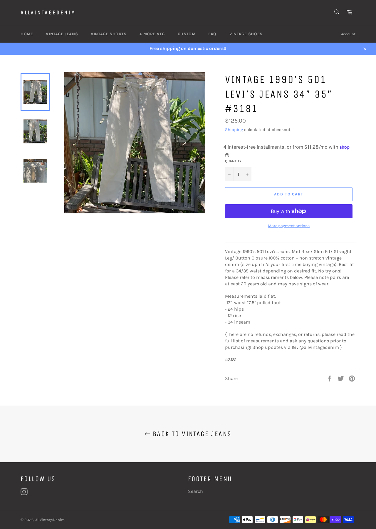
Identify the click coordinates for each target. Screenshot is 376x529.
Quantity (233, 161)
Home (27, 33)
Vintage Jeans (62, 33)
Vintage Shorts (108, 33)
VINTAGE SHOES (246, 33)
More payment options (289, 225)
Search (195, 491)
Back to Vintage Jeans (191, 434)
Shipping (234, 129)
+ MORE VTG (152, 33)
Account (348, 34)
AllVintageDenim (48, 12)
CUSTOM (187, 33)
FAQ (212, 33)
